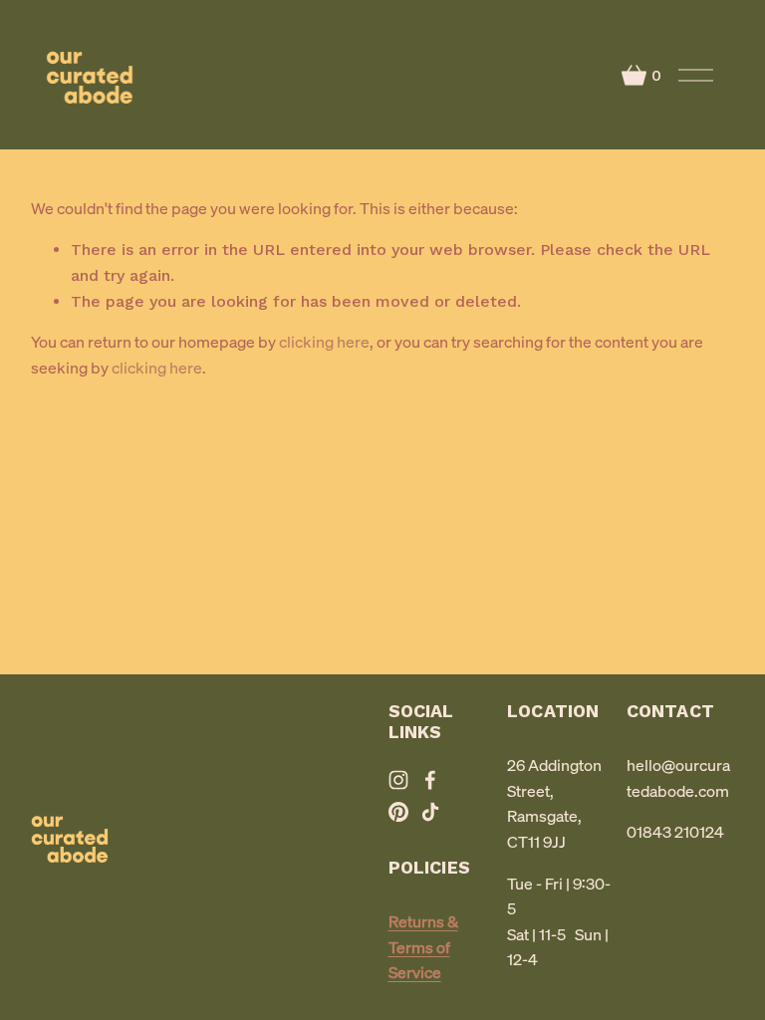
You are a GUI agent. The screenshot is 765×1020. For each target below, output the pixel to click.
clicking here (324, 342)
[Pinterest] (398, 812)
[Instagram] (398, 780)
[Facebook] (430, 780)
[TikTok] (430, 812)
